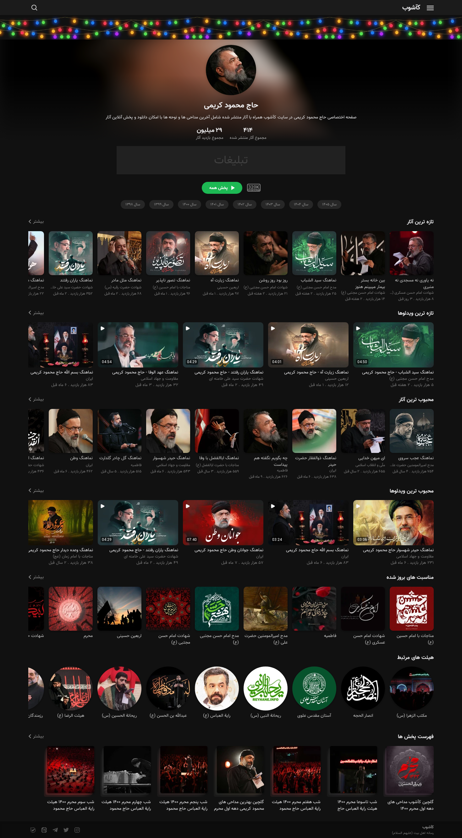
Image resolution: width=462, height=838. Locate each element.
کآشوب (411, 8)
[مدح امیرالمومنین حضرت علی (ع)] (266, 609)
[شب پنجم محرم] (183, 772)
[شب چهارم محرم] (127, 772)
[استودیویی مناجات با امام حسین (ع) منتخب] (168, 254)
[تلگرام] (54, 830)
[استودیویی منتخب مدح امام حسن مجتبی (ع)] (314, 254)
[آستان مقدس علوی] (314, 690)
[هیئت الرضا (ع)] (71, 690)
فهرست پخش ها (416, 737)
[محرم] (71, 609)
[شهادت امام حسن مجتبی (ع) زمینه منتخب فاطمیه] (266, 254)
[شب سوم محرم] (70, 772)
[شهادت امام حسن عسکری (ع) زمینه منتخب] (412, 254)
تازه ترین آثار (420, 222)
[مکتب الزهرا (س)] (412, 690)
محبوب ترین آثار (416, 400)
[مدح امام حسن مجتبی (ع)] (217, 609)
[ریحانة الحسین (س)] (119, 690)
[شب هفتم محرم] (297, 772)
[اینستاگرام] (76, 830)
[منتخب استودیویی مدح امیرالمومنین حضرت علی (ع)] (412, 432)
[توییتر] (65, 830)
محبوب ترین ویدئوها (412, 491)
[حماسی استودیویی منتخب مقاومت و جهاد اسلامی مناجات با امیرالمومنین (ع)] (168, 432)
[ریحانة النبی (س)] (266, 690)
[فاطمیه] (314, 609)
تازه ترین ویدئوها (416, 313)
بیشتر (38, 221)
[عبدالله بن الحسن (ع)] (168, 690)
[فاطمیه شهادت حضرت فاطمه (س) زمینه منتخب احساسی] (266, 432)
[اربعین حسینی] (119, 609)
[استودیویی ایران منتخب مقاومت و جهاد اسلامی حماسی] (71, 432)
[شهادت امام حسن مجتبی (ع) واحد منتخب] (363, 254)
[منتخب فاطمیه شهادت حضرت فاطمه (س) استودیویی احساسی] (119, 432)
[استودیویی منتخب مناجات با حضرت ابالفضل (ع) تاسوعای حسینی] (217, 432)
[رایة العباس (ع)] (217, 690)
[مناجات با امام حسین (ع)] (412, 609)
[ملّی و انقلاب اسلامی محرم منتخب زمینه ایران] (363, 432)
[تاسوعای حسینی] (353, 772)
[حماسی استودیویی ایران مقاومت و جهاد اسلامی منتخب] (314, 432)
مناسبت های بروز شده (410, 578)
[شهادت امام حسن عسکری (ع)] (363, 609)
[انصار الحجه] (363, 690)
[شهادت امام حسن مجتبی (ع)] (168, 609)
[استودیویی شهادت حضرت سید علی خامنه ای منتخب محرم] (71, 254)
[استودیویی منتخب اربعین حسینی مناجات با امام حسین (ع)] (217, 254)
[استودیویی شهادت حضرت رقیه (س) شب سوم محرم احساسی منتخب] (119, 254)
